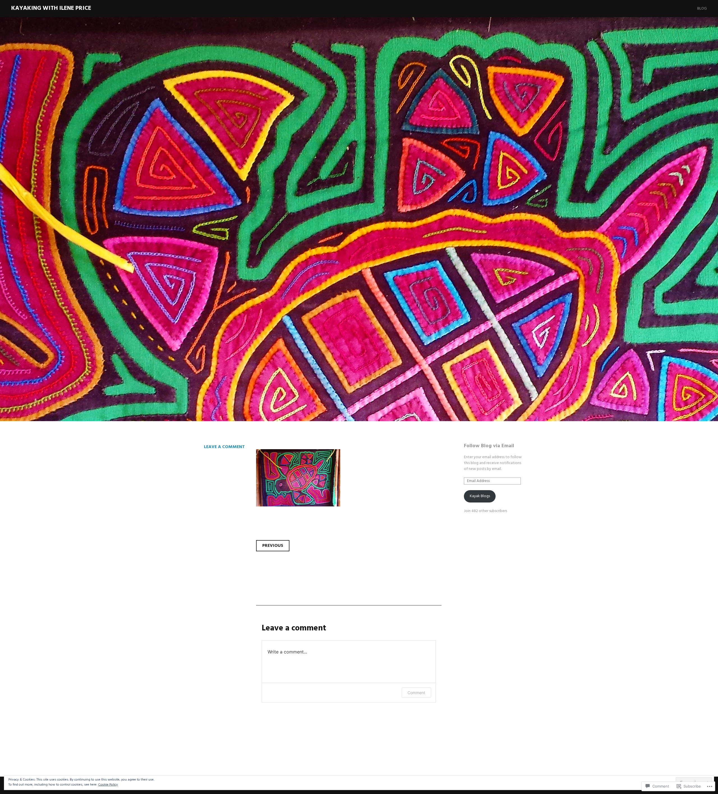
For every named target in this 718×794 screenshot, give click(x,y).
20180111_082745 (254, 241)
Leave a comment (224, 447)
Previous (272, 545)
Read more (209, 278)
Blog (702, 8)
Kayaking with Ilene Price (51, 8)
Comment (416, 692)
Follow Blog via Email (489, 446)
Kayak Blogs (480, 496)
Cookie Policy (108, 785)
